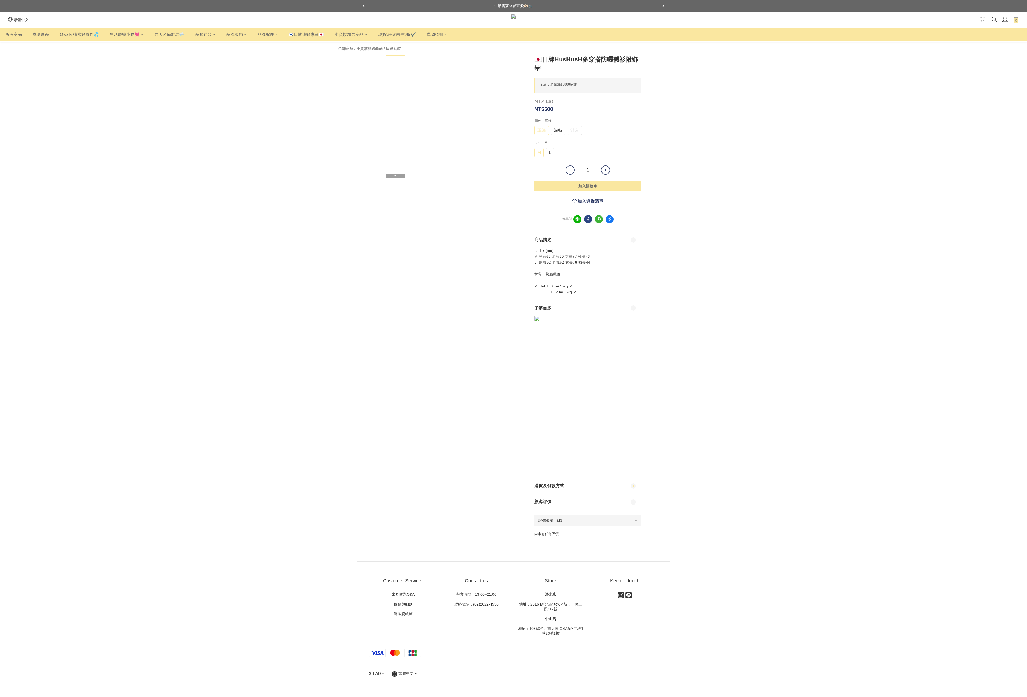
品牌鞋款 (203, 34)
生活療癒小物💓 (125, 34)
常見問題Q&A (402, 594)
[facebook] (588, 219)
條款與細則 (404, 604)
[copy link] (610, 219)
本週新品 (41, 34)
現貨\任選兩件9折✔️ (397, 34)
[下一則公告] (663, 5)
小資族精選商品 (349, 34)
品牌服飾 (234, 34)
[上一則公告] (363, 5)
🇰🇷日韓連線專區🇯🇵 (306, 34)
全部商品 (345, 48)
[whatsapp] (599, 219)
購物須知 (435, 34)
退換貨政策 (402, 614)
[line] (577, 219)
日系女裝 (393, 48)
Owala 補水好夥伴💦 (79, 34)
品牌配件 (266, 34)
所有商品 (13, 34)
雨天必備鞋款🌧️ (169, 34)
